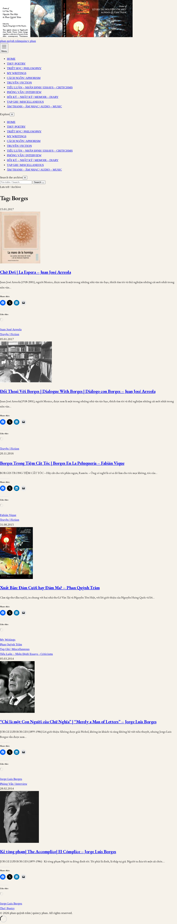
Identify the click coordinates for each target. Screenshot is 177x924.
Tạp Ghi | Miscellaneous (15, 649)
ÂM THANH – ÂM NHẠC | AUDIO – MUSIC (34, 106)
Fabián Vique (8, 515)
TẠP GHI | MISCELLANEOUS (25, 101)
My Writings (7, 639)
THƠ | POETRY (16, 63)
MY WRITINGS (16, 73)
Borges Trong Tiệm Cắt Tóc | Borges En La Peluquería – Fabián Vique (62, 463)
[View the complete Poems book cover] (66, 36)
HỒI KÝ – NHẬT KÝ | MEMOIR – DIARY (32, 97)
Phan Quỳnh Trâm (11, 644)
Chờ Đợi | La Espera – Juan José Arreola (35, 272)
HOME (11, 58)
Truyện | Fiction (9, 334)
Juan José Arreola (11, 329)
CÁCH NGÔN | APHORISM (23, 78)
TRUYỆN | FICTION (19, 82)
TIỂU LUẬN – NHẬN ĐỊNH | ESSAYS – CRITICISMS (40, 87)
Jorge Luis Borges (11, 779)
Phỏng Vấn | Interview (13, 783)
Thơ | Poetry (7, 908)
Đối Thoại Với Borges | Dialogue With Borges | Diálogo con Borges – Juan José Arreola (77, 391)
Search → (39, 182)
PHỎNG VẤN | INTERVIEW (24, 92)
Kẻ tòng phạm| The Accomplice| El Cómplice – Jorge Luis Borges (58, 851)
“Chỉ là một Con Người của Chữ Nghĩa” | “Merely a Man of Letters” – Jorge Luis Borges (78, 722)
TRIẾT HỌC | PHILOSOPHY (24, 68)
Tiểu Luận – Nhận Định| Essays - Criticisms (26, 654)
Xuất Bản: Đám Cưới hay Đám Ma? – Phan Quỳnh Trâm (50, 587)
